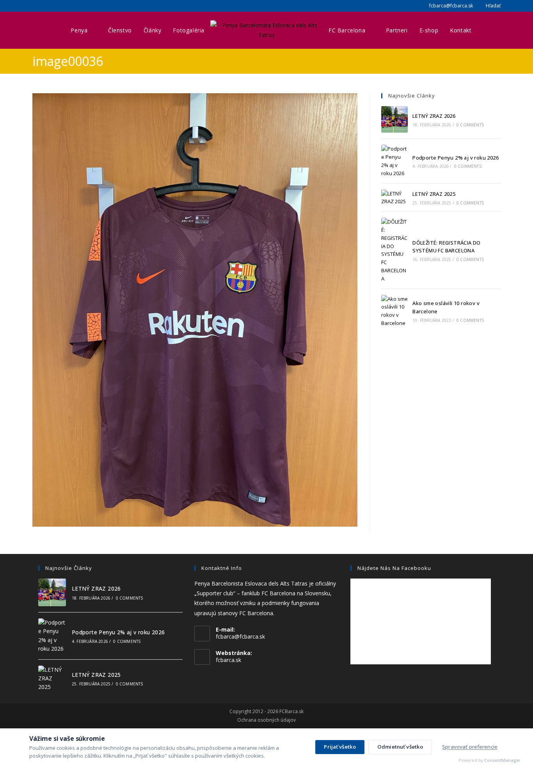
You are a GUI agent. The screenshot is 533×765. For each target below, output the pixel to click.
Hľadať (493, 5)
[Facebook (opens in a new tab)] (35, 6)
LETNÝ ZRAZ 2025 (433, 193)
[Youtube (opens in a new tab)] (53, 6)
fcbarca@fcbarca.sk (450, 5)
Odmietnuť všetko (400, 746)
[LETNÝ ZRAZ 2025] (394, 198)
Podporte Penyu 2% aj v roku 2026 (455, 157)
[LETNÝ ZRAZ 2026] (394, 119)
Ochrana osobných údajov (266, 720)
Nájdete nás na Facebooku (394, 568)
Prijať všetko (340, 746)
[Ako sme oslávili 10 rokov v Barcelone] (394, 311)
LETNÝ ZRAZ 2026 (433, 115)
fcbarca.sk (228, 660)
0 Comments (470, 125)
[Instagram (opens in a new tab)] (44, 6)
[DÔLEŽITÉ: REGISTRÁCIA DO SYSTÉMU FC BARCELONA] (394, 250)
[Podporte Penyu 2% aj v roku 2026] (394, 161)
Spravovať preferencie (469, 746)
